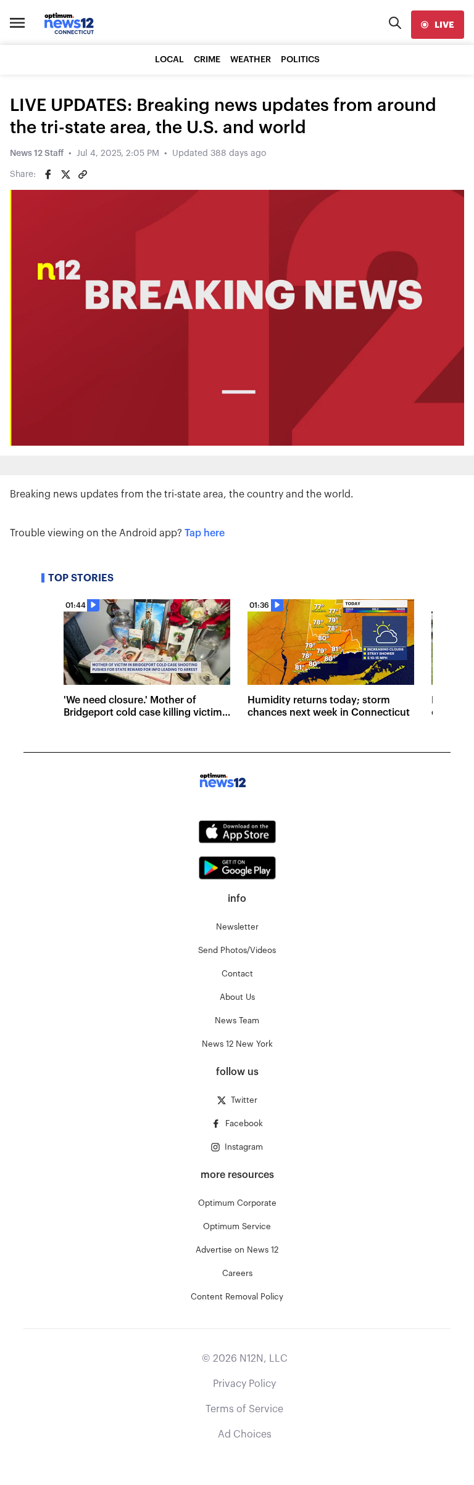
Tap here (205, 533)
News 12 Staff (37, 153)
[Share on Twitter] (65, 174)
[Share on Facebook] (48, 174)
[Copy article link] (83, 174)
